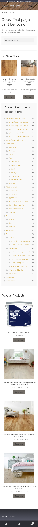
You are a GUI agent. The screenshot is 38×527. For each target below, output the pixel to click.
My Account (6, 524)
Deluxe (8, 216)
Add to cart (19, 340)
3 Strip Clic (12, 212)
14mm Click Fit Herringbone (20, 259)
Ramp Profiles (16, 165)
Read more (9, 97)
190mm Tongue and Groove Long (20, 136)
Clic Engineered (11, 187)
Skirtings (14, 172)
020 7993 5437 (12, 1)
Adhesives (12, 147)
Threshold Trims (16, 180)
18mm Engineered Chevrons (20, 245)
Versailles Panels (14, 273)
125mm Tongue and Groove (18, 122)
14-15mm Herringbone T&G (20, 255)
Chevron (11, 237)
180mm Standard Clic (16, 209)
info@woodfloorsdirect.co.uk (24, 1)
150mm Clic (13, 194)
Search (19, 524)
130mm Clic (13, 191)
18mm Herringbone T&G (19, 263)
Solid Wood (10, 277)
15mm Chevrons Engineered (20, 241)
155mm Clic (13, 198)
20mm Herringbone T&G (19, 266)
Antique (11, 219)
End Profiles (15, 162)
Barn (10, 223)
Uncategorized (11, 281)
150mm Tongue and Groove (18, 126)
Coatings (12, 151)
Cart (29, 522)
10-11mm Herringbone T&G (20, 252)
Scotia (13, 169)
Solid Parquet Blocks (16, 270)
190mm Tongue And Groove (18, 133)
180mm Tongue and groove (18, 129)
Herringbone (13, 248)
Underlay (12, 183)
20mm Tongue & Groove (14, 140)
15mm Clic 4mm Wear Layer (18, 201)
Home (5, 12)
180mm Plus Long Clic (16, 205)
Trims (10, 158)
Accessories (10, 144)
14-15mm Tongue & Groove (15, 118)
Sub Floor (12, 154)
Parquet (9, 234)
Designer (12, 227)
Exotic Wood (10, 230)
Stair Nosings (15, 176)
